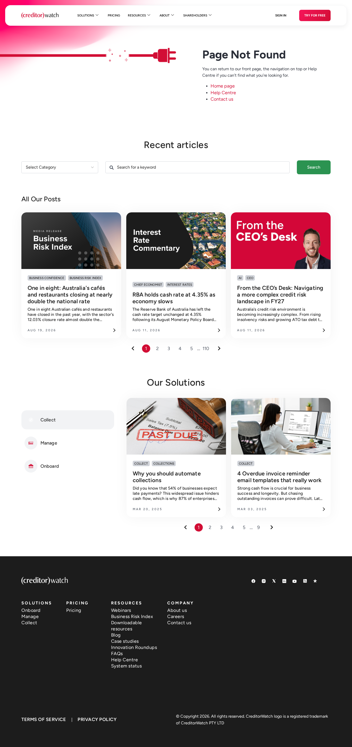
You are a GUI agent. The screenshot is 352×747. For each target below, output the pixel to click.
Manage (30, 616)
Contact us (222, 99)
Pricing (114, 15)
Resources (137, 15)
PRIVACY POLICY (97, 719)
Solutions (85, 15)
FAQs (117, 653)
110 (206, 348)
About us (177, 610)
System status (126, 666)
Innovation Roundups (134, 647)
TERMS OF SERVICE (43, 719)
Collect (29, 623)
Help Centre (223, 92)
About (165, 15)
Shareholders (195, 15)
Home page (223, 86)
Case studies (125, 641)
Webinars (121, 610)
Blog (116, 635)
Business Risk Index (132, 616)
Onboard (31, 610)
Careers (175, 616)
